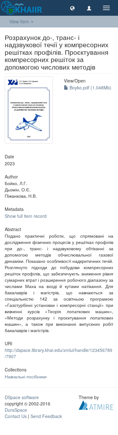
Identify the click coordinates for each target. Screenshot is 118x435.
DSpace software (22, 397)
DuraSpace (16, 410)
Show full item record (26, 216)
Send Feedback (46, 416)
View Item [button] (19, 21)
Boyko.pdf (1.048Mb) (89, 87)
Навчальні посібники (26, 376)
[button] (72, 8)
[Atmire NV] (96, 404)
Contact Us (16, 416)
